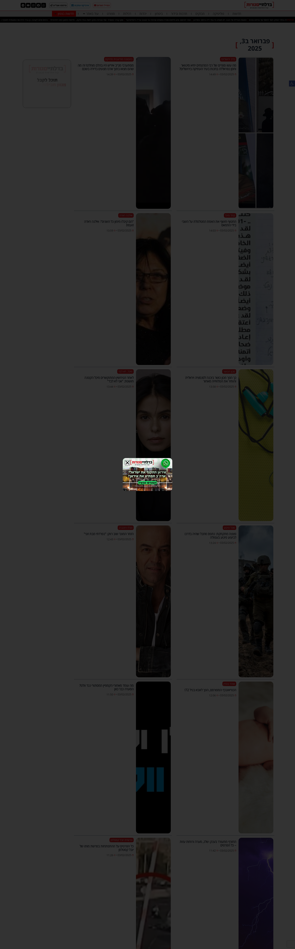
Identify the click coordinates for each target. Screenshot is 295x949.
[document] (147, 474)
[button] (127, 462)
